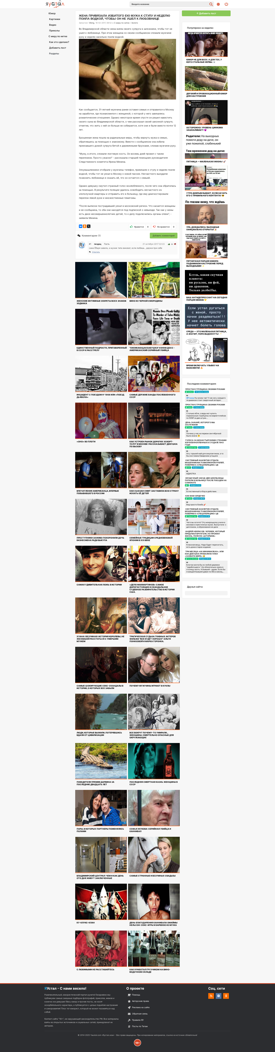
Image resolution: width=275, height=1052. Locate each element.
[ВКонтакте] (80, 226)
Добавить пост (57, 47)
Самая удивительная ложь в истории (99, 584)
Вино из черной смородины (145, 301)
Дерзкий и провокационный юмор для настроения (206, 94)
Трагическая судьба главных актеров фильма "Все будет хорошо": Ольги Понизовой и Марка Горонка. (152, 638)
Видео (52, 24)
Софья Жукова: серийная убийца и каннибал (150, 830)
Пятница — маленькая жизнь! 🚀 (206, 161)
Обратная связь (140, 1013)
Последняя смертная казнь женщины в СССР (153, 783)
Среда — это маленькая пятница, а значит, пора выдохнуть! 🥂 (206, 332)
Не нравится (165, 227)
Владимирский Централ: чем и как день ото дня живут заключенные (100, 876)
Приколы (54, 30)
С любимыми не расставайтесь (95, 969)
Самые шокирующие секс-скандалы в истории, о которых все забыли (100, 687)
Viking (91, 23)
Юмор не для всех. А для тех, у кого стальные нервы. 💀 (204, 60)
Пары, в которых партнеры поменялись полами (100, 830)
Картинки (54, 19)
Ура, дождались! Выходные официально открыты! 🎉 (202, 228)
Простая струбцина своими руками (205, 389)
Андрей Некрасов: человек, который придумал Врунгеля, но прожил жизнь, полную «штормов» (205, 533)
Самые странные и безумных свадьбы (152, 875)
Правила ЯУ (138, 1020)
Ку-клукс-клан (86, 922)
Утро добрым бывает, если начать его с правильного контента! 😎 (206, 194)
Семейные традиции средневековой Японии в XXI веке (151, 539)
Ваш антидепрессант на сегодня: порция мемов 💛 (206, 298)
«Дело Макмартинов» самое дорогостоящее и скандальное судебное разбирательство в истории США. (152, 588)
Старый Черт (192, 447)
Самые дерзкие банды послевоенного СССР (152, 395)
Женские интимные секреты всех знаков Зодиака (101, 302)
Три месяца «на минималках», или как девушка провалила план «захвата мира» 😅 (204, 553)
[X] (88, 226)
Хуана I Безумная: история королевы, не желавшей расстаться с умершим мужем (100, 638)
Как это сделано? (59, 42)
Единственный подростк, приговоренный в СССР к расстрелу (102, 349)
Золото (134, 23)
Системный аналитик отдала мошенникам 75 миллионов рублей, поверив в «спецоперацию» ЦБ (204, 462)
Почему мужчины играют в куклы (149, 686)
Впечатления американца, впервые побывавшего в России (98, 492)
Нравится (141, 227)
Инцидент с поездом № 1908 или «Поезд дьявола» (100, 395)
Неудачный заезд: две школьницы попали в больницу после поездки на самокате (206, 480)
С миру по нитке (58, 36)
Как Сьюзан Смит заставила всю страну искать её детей (154, 492)
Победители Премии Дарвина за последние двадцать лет (95, 783)
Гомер (189, 407)
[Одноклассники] (84, 226)
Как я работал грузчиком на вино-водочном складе (149, 970)
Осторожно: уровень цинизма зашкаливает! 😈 (204, 128)
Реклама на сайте (141, 1007)
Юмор (52, 13)
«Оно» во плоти (86, 441)
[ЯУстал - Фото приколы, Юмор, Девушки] (55, 4)
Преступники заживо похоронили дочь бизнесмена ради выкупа (100, 539)
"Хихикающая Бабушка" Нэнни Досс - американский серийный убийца (152, 349)
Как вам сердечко (195, 496)
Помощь (136, 994)
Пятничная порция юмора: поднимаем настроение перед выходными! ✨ (204, 263)
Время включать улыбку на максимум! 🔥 (202, 366)
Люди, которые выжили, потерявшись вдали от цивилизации (99, 733)
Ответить (96, 252)
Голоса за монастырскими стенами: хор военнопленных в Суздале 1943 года (206, 442)
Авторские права (140, 1001)
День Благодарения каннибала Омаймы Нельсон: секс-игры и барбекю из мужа (153, 923)
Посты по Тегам (140, 1026)
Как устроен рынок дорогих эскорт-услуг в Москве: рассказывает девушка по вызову (153, 444)
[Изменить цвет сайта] (218, 4)
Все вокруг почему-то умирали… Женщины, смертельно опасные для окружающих (151, 735)
